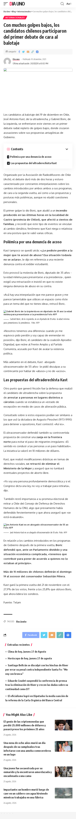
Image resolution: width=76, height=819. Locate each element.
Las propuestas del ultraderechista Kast (34, 163)
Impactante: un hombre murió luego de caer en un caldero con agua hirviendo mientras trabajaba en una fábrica (26, 793)
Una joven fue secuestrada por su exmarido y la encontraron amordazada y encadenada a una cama (28, 772)
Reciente (21, 621)
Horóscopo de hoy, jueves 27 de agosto (30, 658)
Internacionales (15, 18)
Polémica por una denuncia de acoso (30, 156)
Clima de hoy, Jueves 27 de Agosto (27, 651)
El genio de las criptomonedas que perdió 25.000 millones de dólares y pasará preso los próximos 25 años (25, 725)
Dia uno (16, 59)
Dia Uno (17, 4)
